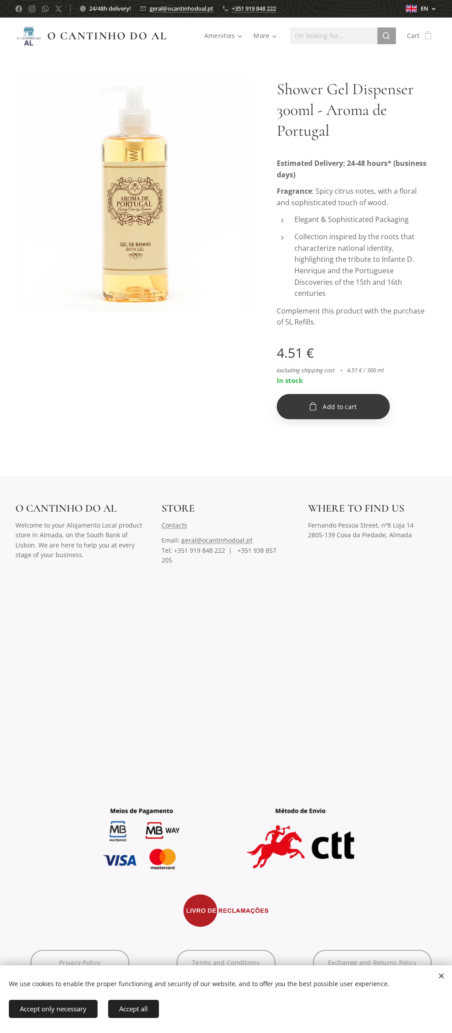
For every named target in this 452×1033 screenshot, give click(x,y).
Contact (173, 525)
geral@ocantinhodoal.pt (181, 8)
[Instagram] (32, 8)
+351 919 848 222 (254, 8)
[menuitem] (224, 36)
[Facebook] (18, 8)
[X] (58, 8)
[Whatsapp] (45, 8)
